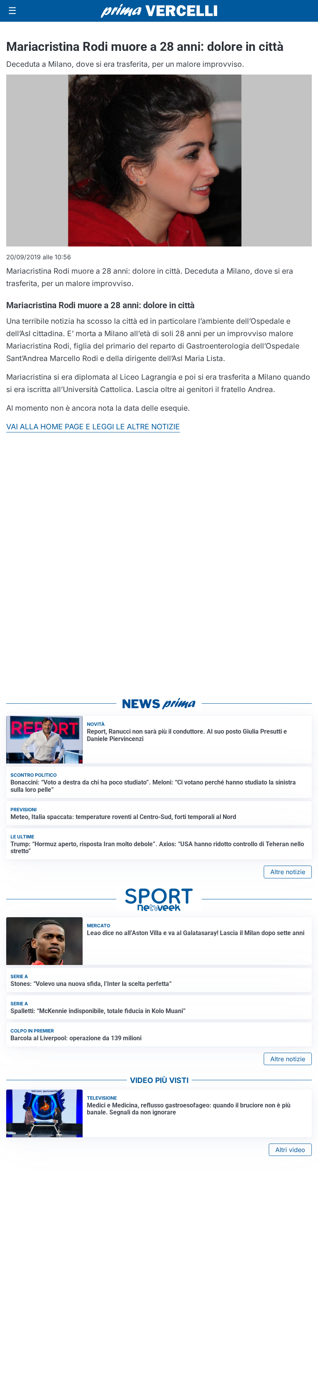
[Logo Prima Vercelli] (159, 11)
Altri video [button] (290, 1150)
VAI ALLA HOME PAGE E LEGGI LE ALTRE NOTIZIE (93, 426)
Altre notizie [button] (287, 872)
